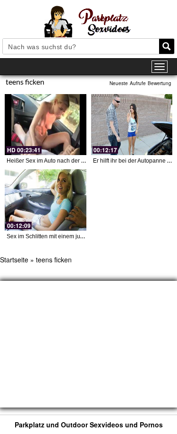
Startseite (14, 259)
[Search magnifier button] (166, 46)
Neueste (119, 83)
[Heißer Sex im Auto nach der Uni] (45, 124)
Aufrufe (138, 83)
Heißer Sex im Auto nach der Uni (48, 160)
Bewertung (159, 83)
